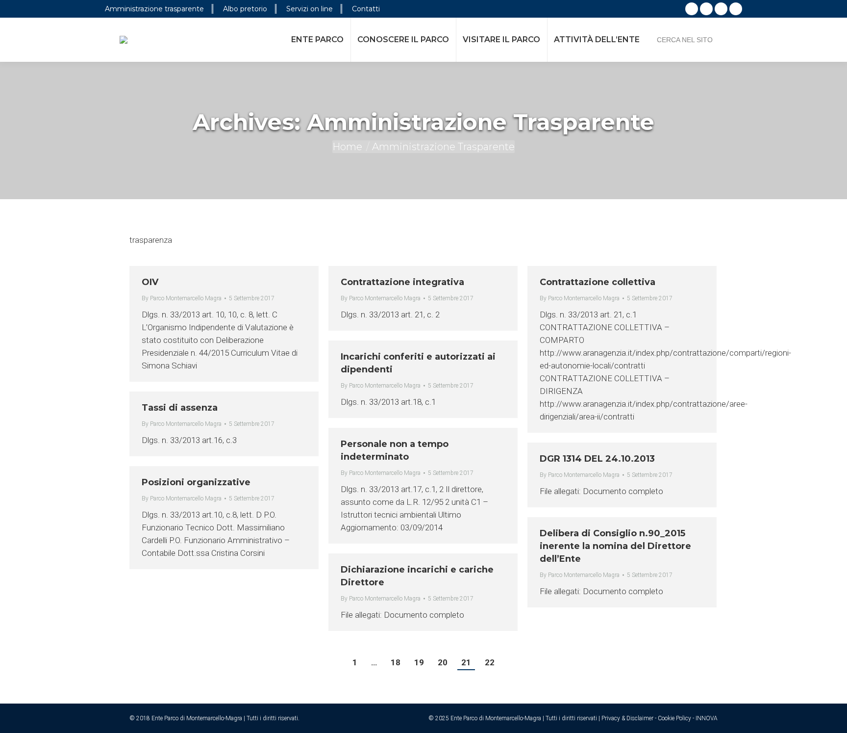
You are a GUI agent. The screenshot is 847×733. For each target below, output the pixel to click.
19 (419, 662)
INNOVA (707, 718)
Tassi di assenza (180, 407)
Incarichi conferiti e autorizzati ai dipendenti (418, 363)
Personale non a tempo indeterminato (394, 450)
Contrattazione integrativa (402, 282)
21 (466, 662)
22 (490, 662)
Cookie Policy (674, 718)
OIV (150, 282)
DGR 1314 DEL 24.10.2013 (597, 458)
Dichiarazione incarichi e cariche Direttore (417, 576)
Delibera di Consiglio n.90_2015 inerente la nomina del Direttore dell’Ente (615, 546)
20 (443, 662)
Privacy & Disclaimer (627, 718)
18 (395, 662)
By (182, 298)
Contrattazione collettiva (597, 282)
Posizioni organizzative (196, 482)
